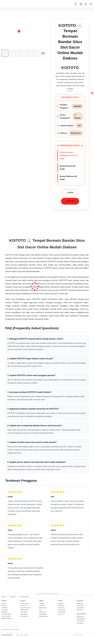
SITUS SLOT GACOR (6, 616)
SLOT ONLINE (4, 609)
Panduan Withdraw (24, 614)
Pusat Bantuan (42, 603)
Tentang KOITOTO (80, 616)
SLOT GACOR (4, 607)
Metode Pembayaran (24, 609)
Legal (21, 634)
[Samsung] (7, 3)
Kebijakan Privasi (42, 612)
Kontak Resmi (79, 609)
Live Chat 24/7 (42, 605)
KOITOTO (4, 603)
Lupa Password (61, 607)
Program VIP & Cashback (25, 607)
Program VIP (60, 614)
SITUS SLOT (4, 605)
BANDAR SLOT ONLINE (6, 618)
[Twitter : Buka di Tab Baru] (86, 635)
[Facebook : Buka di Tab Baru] (84, 635)
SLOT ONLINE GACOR (6, 614)
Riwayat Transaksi (61, 609)
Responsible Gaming (43, 616)
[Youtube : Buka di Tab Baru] (92, 635)
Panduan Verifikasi (61, 612)
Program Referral (23, 616)
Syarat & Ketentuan (43, 614)
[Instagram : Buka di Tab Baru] (89, 635)
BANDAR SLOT (5, 612)
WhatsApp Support (42, 607)
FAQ (40, 609)
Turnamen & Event (24, 605)
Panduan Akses (80, 603)
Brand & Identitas (80, 623)
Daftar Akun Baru (61, 605)
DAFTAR (70, 201)
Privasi (17, 634)
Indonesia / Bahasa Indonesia (7, 634)
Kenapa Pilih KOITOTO (81, 618)
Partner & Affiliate (80, 620)
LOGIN (70, 193)
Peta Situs (26, 634)
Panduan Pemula (80, 605)
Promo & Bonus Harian (24, 603)
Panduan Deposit (23, 612)
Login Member (61, 603)
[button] (80, 4)
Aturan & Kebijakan (80, 607)
